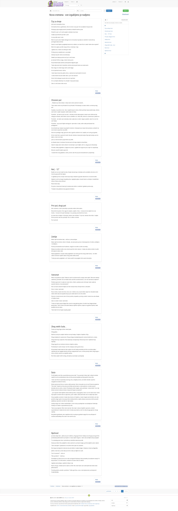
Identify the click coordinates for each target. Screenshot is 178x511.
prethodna (108, 491)
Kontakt (113, 503)
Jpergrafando (91, 505)
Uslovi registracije (95, 503)
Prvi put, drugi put (110, 36)
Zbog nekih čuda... (110, 45)
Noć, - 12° (108, 34)
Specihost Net (78, 505)
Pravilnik (82, 503)
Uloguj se (109, 10)
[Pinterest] (125, 2)
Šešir (107, 47)
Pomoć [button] (120, 1)
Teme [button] (72, 1)
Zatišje (107, 39)
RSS (112, 500)
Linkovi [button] (114, 1)
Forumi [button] (66, 1)
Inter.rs (58, 505)
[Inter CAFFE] (55, 3)
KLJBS (82, 505)
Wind (96, 91)
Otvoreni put (109, 31)
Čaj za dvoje (109, 28)
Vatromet (108, 42)
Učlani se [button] (126, 10)
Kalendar (70, 505)
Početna (52, 486)
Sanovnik (62, 505)
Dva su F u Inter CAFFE (69, 497)
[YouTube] (128, 2)
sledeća (126, 491)
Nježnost (108, 50)
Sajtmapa (113, 505)
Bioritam (66, 505)
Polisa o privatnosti (88, 503)
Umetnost (125, 14)
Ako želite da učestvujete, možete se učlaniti (113, 22)
